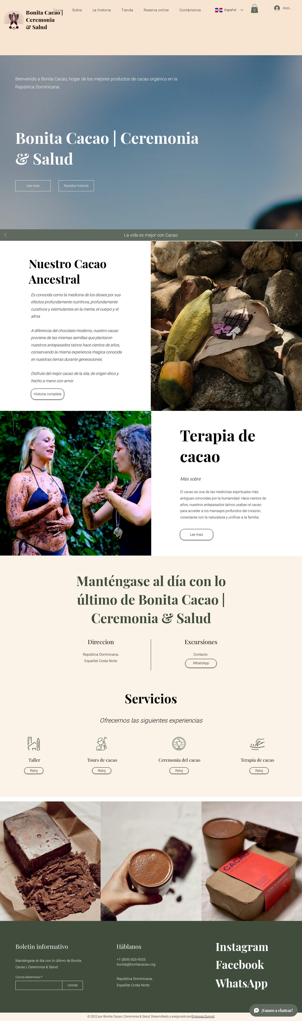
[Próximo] (297, 235)
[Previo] (5, 235)
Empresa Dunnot (203, 1016)
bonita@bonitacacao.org (136, 964)
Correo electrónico (27, 977)
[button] (254, 8)
